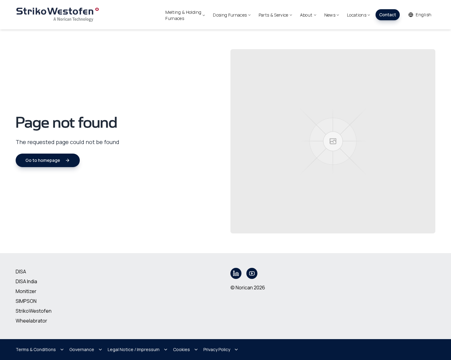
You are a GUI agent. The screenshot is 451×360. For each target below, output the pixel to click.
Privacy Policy (216, 349)
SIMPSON (26, 301)
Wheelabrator (31, 320)
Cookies (181, 349)
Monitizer (26, 291)
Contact (387, 15)
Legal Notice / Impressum (134, 349)
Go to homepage (42, 160)
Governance (81, 349)
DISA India (26, 281)
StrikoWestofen (34, 310)
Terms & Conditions (36, 349)
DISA (21, 271)
